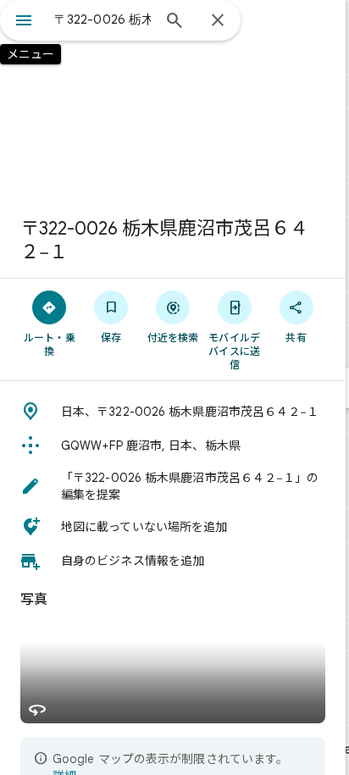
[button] (173, 412)
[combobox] (102, 19)
